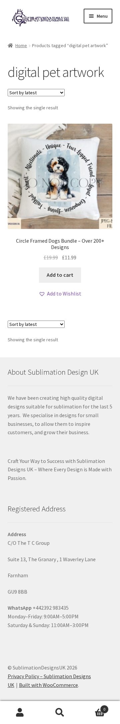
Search (60, 712)
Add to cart (60, 274)
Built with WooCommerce (48, 685)
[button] (60, 293)
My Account (20, 712)
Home (21, 45)
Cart (92, 707)
